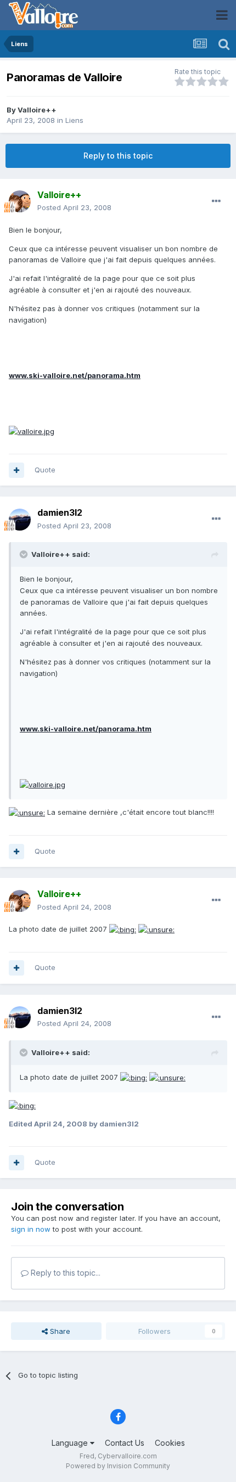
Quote (45, 469)
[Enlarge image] (31, 430)
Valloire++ (37, 109)
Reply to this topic (118, 155)
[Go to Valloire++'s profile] (20, 201)
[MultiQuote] (16, 470)
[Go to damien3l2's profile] (20, 520)
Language (71, 1442)
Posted (74, 207)
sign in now (30, 1229)
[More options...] (216, 201)
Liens (74, 120)
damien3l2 (59, 512)
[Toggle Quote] (25, 554)
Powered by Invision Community (118, 1466)
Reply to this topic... (64, 1272)
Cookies (170, 1442)
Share (59, 1331)
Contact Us (124, 1442)
